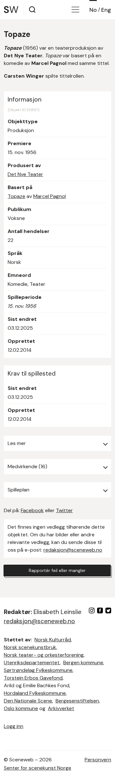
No (93, 10)
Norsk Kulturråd (52, 639)
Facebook (32, 510)
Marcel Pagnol (49, 196)
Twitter (64, 510)
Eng (106, 10)
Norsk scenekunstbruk (30, 647)
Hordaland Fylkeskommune (35, 693)
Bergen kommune (83, 662)
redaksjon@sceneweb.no (72, 550)
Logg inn (13, 726)
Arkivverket (61, 708)
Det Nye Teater (25, 174)
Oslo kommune (21, 708)
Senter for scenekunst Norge (37, 768)
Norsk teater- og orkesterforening (44, 655)
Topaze (16, 196)
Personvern (98, 759)
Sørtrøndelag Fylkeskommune (38, 670)
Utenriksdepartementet (32, 662)
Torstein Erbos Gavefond (33, 677)
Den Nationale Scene (28, 700)
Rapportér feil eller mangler (57, 570)
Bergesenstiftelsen (77, 700)
